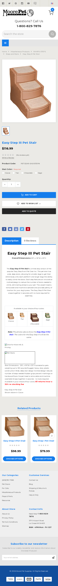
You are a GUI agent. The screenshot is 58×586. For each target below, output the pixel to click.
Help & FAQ (33, 495)
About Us (6, 514)
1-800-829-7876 (29, 26)
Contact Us (33, 480)
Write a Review (8, 158)
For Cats (5, 488)
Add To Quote (29, 211)
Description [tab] (12, 240)
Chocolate (28, 173)
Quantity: (6, 179)
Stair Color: (11, 169)
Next (52, 435)
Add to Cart (31, 195)
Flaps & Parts (7, 496)
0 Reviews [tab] (30, 240)
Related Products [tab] (29, 408)
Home (4, 52)
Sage (40, 173)
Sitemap (5, 526)
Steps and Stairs (12, 54)
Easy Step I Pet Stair (43, 441)
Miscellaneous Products (20, 52)
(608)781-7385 (8, 480)
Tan (17, 173)
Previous (6, 435)
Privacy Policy (7, 518)
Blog (31, 484)
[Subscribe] (53, 557)
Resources (6, 500)
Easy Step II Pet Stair (15, 441)
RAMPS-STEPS (39, 52)
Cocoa (7, 173)
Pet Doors (6, 484)
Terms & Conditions (10, 522)
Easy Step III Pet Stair (31, 54)
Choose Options (14, 459)
